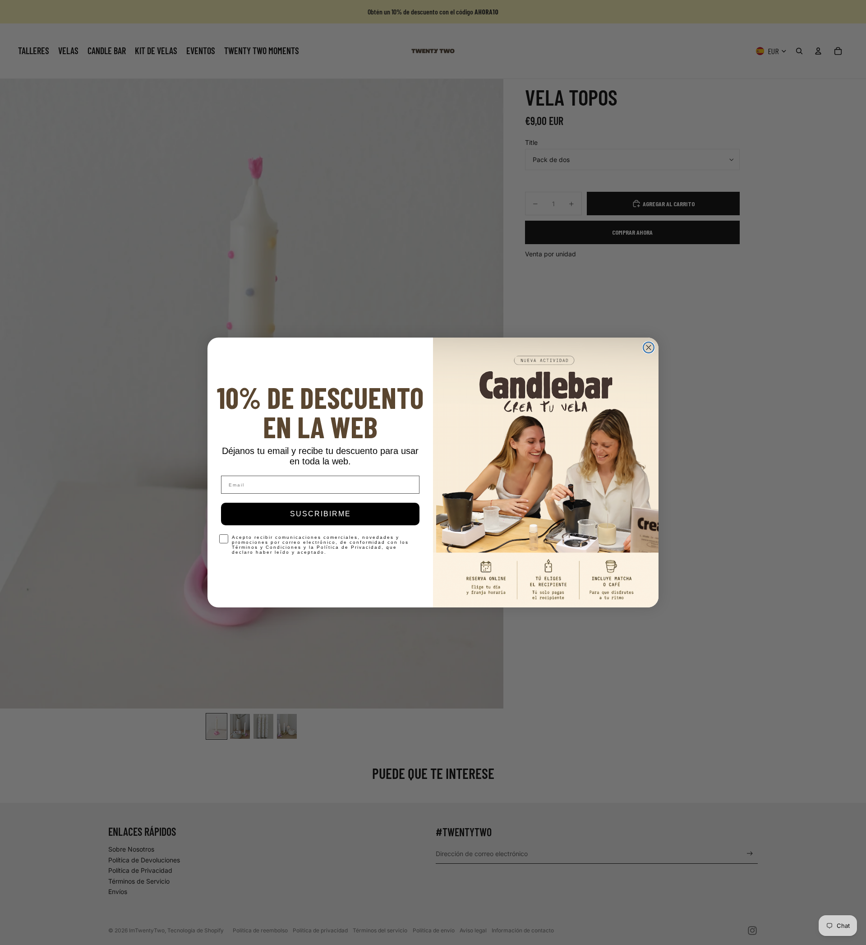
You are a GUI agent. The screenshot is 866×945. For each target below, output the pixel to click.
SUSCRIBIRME (320, 514)
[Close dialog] (648, 347)
